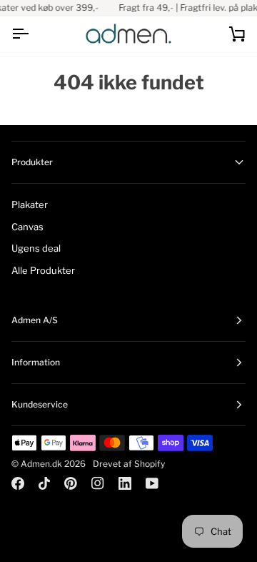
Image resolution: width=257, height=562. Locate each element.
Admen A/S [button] (34, 320)
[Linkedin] (125, 483)
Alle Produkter (43, 270)
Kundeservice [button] (39, 404)
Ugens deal (36, 248)
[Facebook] (17, 483)
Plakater (29, 204)
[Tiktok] (44, 483)
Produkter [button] (32, 162)
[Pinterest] (70, 483)
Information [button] (35, 362)
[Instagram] (97, 483)
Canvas (27, 226)
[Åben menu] (32, 33)
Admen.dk (41, 463)
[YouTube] (152, 483)
